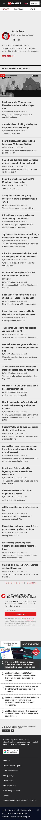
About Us (6, 761)
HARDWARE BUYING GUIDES (10, 644)
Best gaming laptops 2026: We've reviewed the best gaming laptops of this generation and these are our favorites (20, 676)
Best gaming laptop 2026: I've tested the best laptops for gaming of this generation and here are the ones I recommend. (22, 701)
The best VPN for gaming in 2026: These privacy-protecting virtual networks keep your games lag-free (20, 664)
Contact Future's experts (12, 766)
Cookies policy (8, 781)
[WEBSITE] (18, 40)
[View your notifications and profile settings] (20, 3)
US (13, 731)
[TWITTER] (13, 40)
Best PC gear (19, 9)
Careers (6, 795)
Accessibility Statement (11, 790)
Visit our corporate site (20, 744)
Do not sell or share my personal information (20, 800)
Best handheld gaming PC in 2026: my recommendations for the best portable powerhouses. (21, 713)
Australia (6, 731)
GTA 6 (32, 9)
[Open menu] (4, 3)
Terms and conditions (11, 771)
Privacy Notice (29, 620)
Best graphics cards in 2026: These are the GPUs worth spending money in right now (21, 688)
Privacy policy (8, 776)
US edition (18, 813)
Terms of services (27, 618)
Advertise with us (9, 785)
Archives (33, 583)
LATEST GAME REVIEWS (30, 644)
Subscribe (34, 3)
